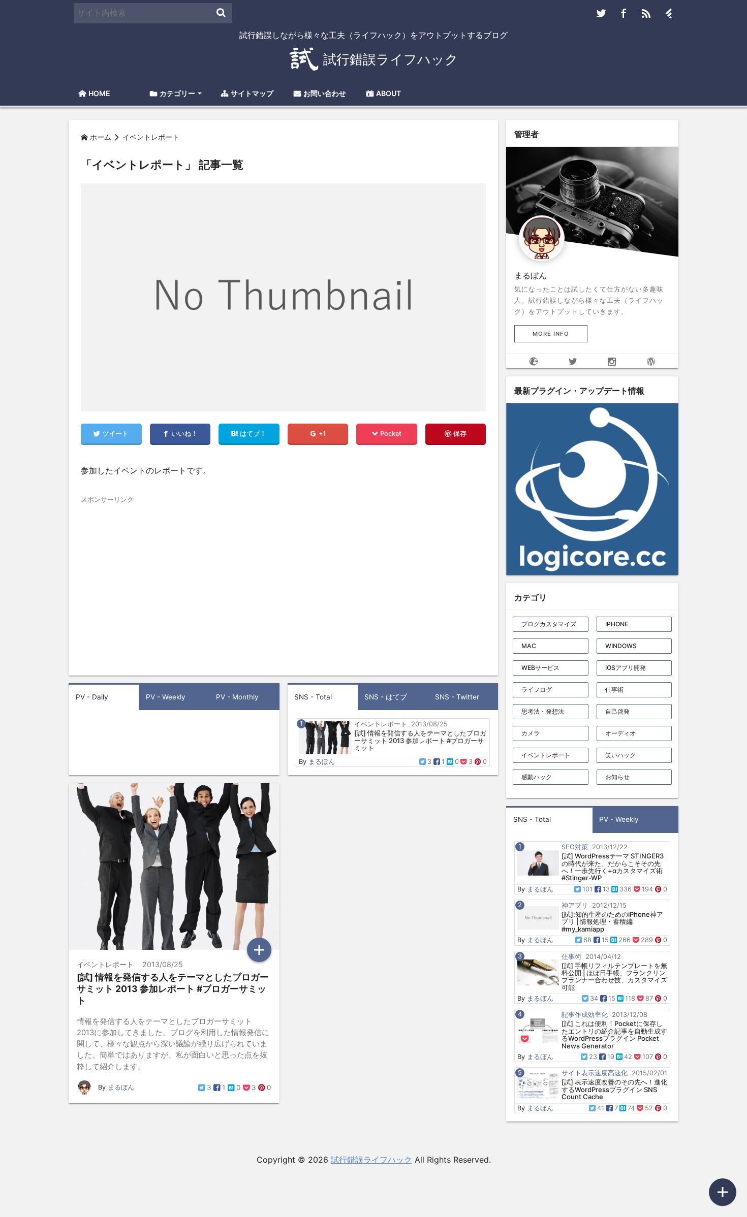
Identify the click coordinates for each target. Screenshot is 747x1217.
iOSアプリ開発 (625, 667)
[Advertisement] (180, 576)
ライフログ (536, 689)
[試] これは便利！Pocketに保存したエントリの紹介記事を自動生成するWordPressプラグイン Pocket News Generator (614, 1034)
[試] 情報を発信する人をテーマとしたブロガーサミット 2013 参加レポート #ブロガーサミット (420, 740)
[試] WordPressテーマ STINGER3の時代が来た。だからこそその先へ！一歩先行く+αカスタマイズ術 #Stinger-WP (613, 867)
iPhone (616, 624)
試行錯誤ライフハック (371, 1160)
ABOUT (388, 93)
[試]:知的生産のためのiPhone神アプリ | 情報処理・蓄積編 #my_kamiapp (612, 921)
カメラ (530, 733)
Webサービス (540, 667)
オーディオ (620, 733)
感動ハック (536, 777)
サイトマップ (252, 93)
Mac (528, 646)
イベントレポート (545, 755)
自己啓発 (617, 711)
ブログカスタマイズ (548, 624)
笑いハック (620, 755)
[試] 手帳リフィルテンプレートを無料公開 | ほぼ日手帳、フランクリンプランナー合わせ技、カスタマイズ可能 (614, 976)
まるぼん (321, 761)
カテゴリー (177, 93)
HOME (99, 93)
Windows (621, 646)
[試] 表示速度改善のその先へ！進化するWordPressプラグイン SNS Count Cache (614, 1089)
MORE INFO (551, 333)
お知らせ (617, 777)
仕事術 (614, 689)
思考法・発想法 (542, 711)
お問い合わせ (324, 93)
